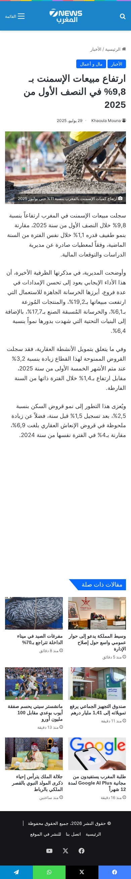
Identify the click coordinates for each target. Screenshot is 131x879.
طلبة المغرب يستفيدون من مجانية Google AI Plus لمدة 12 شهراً (97, 783)
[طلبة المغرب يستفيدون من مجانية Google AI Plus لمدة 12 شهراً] (97, 753)
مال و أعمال (91, 64)
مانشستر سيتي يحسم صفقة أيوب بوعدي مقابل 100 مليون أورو (35, 713)
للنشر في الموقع (45, 834)
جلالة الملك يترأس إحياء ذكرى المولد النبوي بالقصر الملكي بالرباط (37, 783)
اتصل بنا (73, 834)
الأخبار (95, 49)
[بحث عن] (122, 18)
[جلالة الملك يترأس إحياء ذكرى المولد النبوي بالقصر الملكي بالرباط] (34, 753)
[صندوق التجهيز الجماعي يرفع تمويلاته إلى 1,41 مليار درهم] (97, 683)
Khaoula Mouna (106, 120)
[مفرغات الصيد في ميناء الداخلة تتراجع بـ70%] (34, 613)
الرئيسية (113, 49)
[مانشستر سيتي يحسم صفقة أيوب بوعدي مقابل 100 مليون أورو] (34, 683)
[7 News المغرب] (65, 16)
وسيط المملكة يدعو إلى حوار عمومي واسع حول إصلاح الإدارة (97, 642)
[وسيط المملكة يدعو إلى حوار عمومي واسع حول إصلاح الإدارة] (97, 613)
